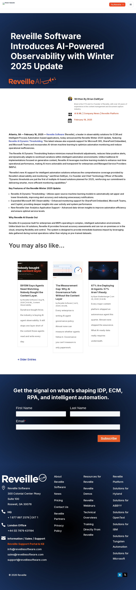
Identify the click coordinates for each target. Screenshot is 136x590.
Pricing (58, 500)
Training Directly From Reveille (91, 529)
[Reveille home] (9, 4)
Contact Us (61, 507)
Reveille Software (55, 134)
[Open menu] (130, 4)
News (57, 493)
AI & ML (78, 113)
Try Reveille (116, 4)
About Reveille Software (60, 482)
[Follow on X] (125, 575)
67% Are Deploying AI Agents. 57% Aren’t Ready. (102, 289)
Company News (92, 113)
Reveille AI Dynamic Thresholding (25, 141)
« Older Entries (27, 359)
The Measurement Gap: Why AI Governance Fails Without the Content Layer (67, 292)
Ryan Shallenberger (102, 296)
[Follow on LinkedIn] (120, 575)
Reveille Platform (110, 113)
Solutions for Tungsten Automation (121, 541)
